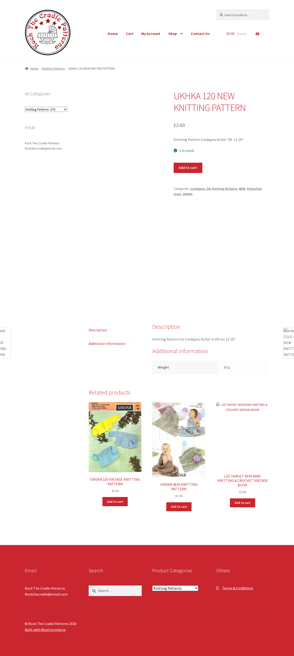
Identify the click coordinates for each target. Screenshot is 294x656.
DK (209, 189)
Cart (129, 33)
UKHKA (187, 194)
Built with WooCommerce (45, 629)
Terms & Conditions (237, 588)
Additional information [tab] (107, 343)
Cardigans (197, 189)
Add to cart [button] (115, 502)
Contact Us (200, 33)
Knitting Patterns (53, 68)
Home (113, 33)
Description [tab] (98, 330)
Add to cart (188, 167)
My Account (150, 33)
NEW (242, 189)
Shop (172, 33)
